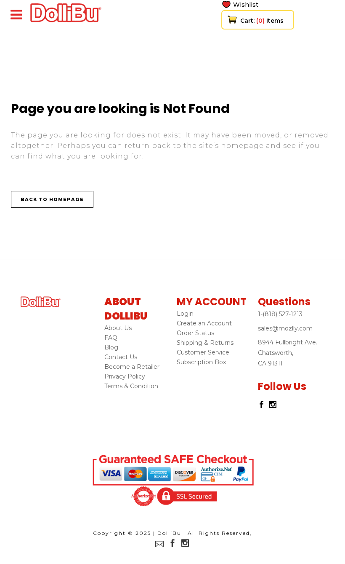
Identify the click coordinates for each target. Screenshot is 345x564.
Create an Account (204, 323)
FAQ (110, 337)
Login (185, 313)
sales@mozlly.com (285, 328)
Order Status (195, 333)
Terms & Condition (131, 386)
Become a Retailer (131, 367)
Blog (111, 347)
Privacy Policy (124, 376)
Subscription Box (201, 362)
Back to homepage (52, 199)
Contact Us (120, 357)
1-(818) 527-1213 (280, 314)
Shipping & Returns (205, 342)
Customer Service (203, 352)
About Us (118, 328)
